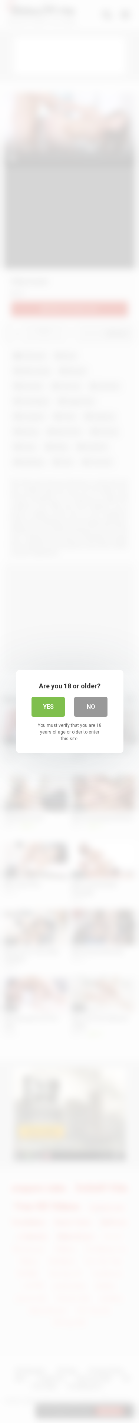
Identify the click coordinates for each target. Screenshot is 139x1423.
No (91, 706)
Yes (48, 706)
